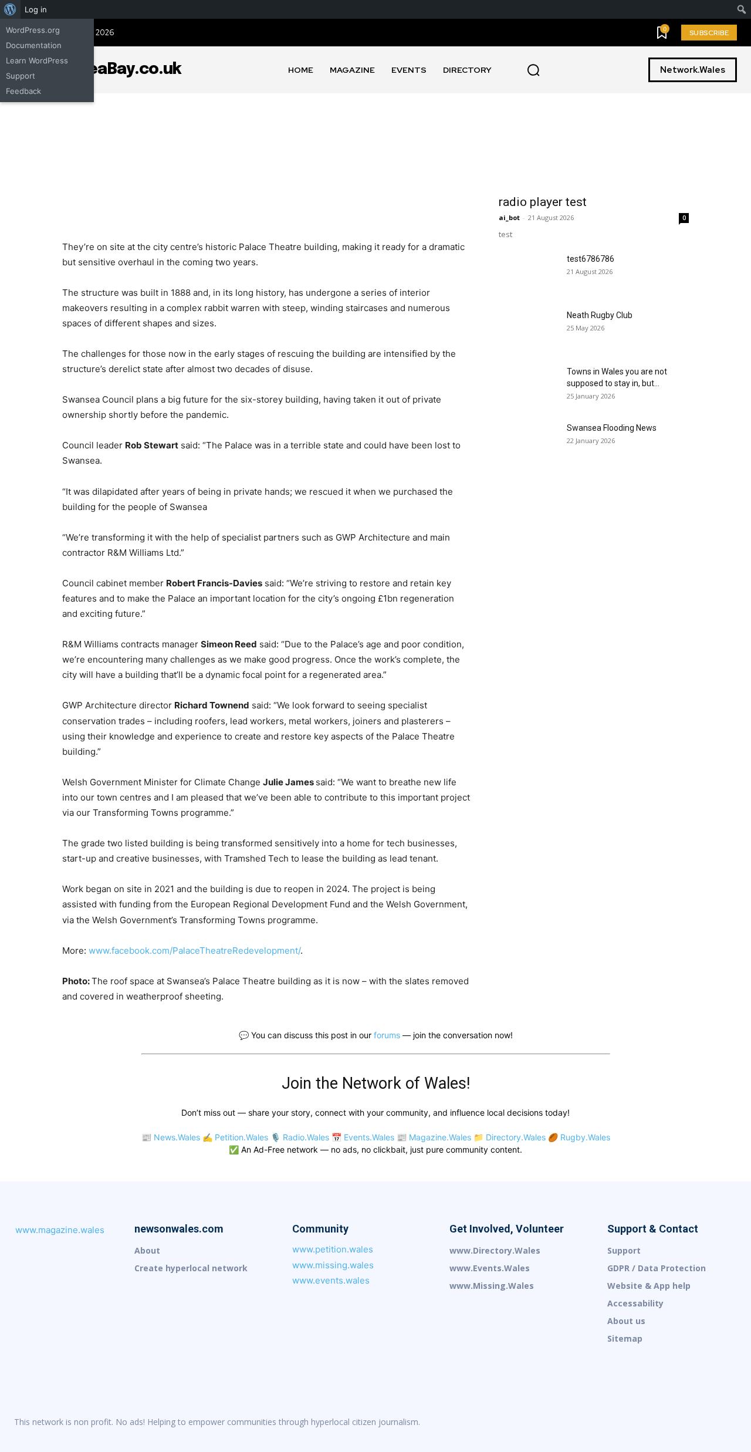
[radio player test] (594, 140)
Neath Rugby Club (599, 315)
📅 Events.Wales (362, 1137)
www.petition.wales (332, 1249)
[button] (533, 70)
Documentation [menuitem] (34, 45)
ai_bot (509, 217)
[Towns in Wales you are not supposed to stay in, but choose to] (528, 386)
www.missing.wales (333, 1265)
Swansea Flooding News (612, 428)
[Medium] (653, 1422)
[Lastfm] (604, 1422)
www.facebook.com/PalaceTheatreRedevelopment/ (194, 950)
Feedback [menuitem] (23, 91)
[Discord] (579, 1422)
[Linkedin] (629, 1422)
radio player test (543, 202)
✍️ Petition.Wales (235, 1137)
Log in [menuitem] (36, 9)
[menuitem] (10, 9)
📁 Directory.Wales (509, 1137)
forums (387, 1035)
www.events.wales (331, 1280)
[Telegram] (703, 1422)
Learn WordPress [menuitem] (37, 60)
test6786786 (590, 259)
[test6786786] (528, 273)
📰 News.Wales (170, 1137)
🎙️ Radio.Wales (299, 1137)
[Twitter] (727, 1422)
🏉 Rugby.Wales (579, 1137)
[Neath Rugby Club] (528, 329)
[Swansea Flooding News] (528, 442)
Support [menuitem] (20, 75)
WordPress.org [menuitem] (33, 30)
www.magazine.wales (59, 1229)
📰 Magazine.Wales (434, 1137)
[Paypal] (678, 1422)
